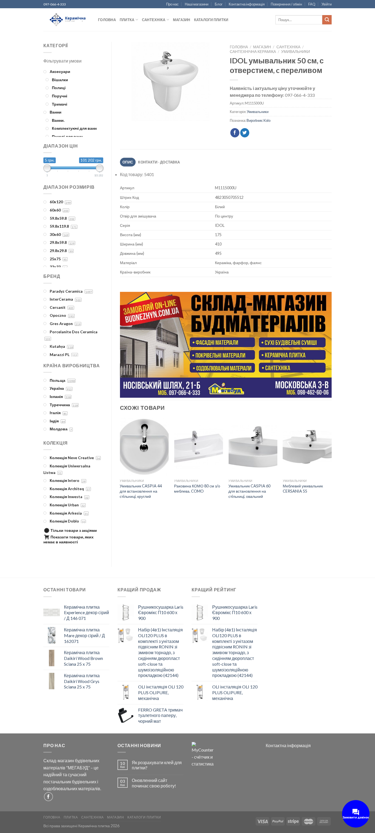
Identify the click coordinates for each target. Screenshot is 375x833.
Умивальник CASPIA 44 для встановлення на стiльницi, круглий (141, 492)
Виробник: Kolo (258, 120)
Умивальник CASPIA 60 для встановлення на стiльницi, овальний (249, 492)
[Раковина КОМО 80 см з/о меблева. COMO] (198, 448)
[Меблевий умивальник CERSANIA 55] (307, 448)
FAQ (311, 4)
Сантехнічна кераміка (253, 51)
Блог (219, 4)
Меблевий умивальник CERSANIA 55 (303, 490)
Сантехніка (154, 20)
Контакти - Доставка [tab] (159, 162)
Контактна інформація (247, 4)
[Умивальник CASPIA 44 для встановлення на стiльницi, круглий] (144, 448)
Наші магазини (196, 4)
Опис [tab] (127, 162)
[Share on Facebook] (234, 132)
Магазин (181, 20)
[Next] (320, 345)
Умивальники (295, 51)
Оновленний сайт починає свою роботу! (154, 783)
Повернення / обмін (286, 4)
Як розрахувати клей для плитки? (157, 765)
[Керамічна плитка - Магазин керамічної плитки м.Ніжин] (66, 20)
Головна (107, 20)
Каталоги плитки (211, 20)
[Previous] (131, 345)
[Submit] (327, 19)
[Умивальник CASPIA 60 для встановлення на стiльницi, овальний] (252, 448)
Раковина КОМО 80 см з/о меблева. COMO (197, 490)
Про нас (172, 4)
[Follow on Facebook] (48, 796)
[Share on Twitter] (244, 132)
